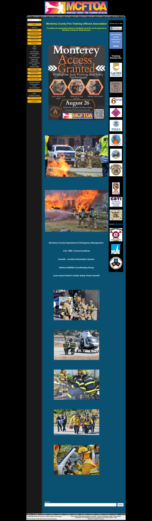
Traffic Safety (34, 61)
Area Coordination (34, 88)
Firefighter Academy (34, 95)
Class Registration (34, 33)
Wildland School (34, 76)
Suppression (34, 59)
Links (92, 517)
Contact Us (34, 101)
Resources (34, 43)
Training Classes (34, 36)
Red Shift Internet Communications (47, 518)
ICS (34, 50)
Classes (94, 516)
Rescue (34, 55)
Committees (78, 517)
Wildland (34, 65)
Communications (34, 84)
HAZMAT (34, 48)
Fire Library (98, 517)
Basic (111, 517)
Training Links (34, 40)
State (115, 517)
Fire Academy (105, 517)
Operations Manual (34, 82)
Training (89, 516)
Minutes (90, 518)
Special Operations (34, 57)
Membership (34, 30)
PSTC (34, 93)
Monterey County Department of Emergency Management (76, 243)
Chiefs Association (34, 79)
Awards (34, 86)
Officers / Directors (34, 98)
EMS (34, 46)
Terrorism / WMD (34, 66)
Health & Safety (34, 69)
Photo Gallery (34, 72)
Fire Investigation (34, 53)
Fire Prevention (34, 52)
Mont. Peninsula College (34, 90)
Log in (102, 518)
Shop (76, 516)
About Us (34, 27)
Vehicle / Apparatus (34, 63)
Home (34, 24)
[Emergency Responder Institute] (116, 155)
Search (47, 502)
